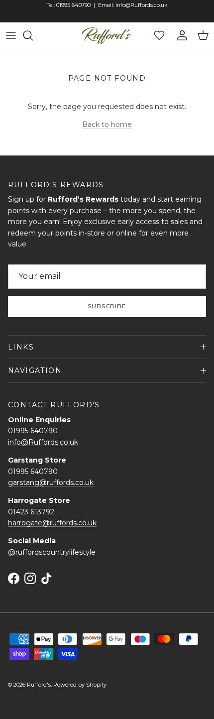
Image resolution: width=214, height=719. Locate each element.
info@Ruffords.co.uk (43, 442)
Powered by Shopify (80, 684)
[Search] (33, 35)
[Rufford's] (107, 35)
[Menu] (11, 35)
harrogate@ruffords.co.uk (52, 522)
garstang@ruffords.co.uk (51, 482)
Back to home (107, 124)
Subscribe (107, 306)
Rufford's (39, 684)
